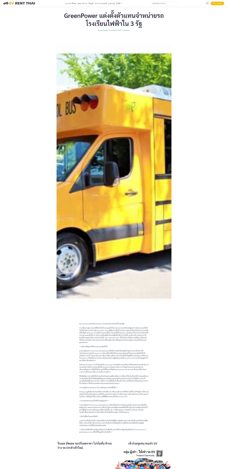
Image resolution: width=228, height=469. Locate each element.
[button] (119, 3)
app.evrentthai (104, 30)
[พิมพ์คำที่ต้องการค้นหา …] (165, 3)
